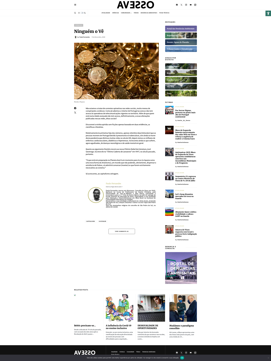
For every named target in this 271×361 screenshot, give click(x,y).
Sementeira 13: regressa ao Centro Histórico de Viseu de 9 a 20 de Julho (185, 178)
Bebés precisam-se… (85, 325)
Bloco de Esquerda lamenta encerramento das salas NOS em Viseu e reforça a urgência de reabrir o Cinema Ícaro (186, 134)
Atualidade (179, 106)
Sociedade (102, 221)
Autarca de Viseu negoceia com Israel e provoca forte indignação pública (186, 233)
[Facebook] (177, 5)
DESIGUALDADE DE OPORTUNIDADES (148, 327)
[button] (268, 13)
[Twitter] (181, 5)
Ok (182, 358)
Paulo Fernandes (113, 183)
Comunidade (130, 352)
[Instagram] (186, 5)
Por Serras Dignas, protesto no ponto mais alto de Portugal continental (185, 113)
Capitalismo (90, 221)
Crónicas (78, 25)
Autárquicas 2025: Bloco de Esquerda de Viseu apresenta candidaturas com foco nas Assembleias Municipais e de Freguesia (185, 157)
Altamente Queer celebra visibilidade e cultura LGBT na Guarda (185, 214)
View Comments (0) (122, 231)
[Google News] (195, 5)
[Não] (268, 358)
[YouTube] (190, 5)
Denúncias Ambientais (148, 352)
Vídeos (138, 352)
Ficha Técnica (115, 354)
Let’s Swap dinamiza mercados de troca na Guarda (184, 196)
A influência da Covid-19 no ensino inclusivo (118, 327)
